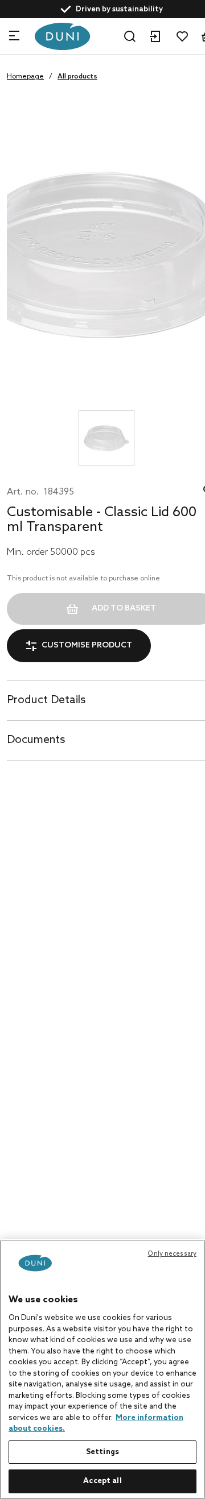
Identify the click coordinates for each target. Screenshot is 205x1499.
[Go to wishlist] (182, 36)
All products (77, 77)
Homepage (25, 77)
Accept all (102, 1481)
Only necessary (171, 1254)
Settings (102, 1452)
